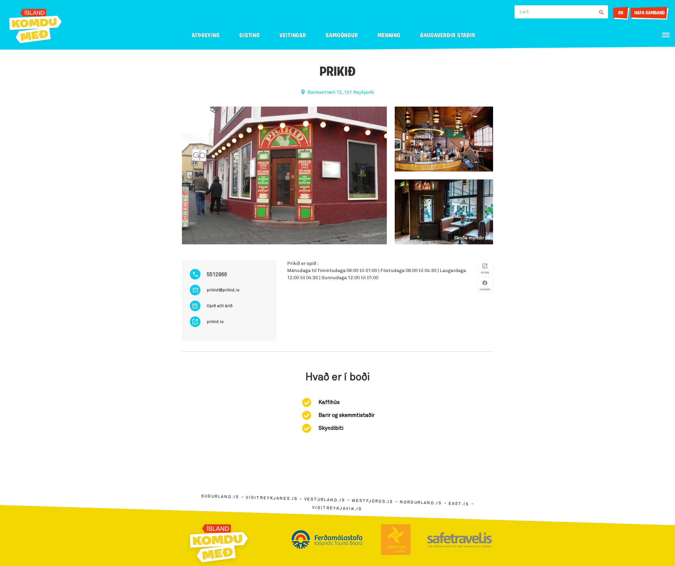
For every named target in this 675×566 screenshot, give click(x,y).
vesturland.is (324, 499)
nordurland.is (421, 502)
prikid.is (215, 322)
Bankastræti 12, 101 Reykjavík (340, 92)
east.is (459, 504)
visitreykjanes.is (272, 498)
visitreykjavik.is (337, 508)
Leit (524, 11)
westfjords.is (372, 501)
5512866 (217, 274)
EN (620, 13)
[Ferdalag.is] (35, 25)
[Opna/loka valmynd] (665, 35)
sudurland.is (220, 496)
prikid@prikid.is (223, 290)
